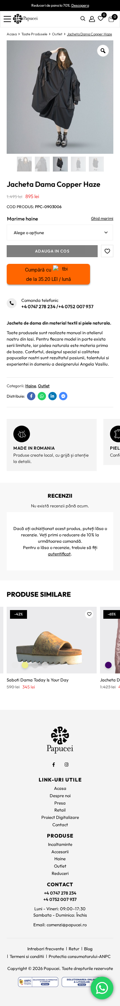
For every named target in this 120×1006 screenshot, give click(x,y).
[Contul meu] (92, 19)
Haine (30, 386)
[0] (100, 18)
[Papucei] (25, 19)
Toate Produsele (34, 34)
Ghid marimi (102, 218)
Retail (60, 810)
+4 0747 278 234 (38, 307)
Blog (88, 948)
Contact (60, 824)
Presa (60, 803)
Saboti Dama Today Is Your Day (38, 679)
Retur (74, 948)
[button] (107, 251)
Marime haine (22, 218)
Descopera (80, 5)
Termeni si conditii (27, 956)
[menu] (7, 19)
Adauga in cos (52, 251)
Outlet (57, 34)
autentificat (59, 553)
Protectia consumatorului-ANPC (80, 956)
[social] (54, 765)
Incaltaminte (60, 844)
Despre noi (60, 795)
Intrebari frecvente (45, 948)
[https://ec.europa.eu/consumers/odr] (82, 982)
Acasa (12, 34)
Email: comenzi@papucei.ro (60, 924)
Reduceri (60, 873)
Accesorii (60, 851)
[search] (82, 19)
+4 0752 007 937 (75, 307)
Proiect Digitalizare (60, 817)
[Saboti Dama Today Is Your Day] (52, 640)
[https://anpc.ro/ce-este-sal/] (38, 982)
